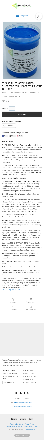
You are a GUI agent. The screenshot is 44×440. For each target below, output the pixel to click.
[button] (9, 126)
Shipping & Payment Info (14, 426)
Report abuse (30, 430)
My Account (13, 302)
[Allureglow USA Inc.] (22, 5)
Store (4, 92)
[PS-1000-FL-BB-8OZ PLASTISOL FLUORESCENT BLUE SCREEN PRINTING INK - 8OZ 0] (22, 50)
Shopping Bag (31, 309)
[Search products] (39, 16)
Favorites (13, 309)
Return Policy (28, 426)
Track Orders (30, 302)
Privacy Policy (29, 424)
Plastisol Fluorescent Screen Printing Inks (23, 92)
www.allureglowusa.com (11, 290)
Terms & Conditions (16, 424)
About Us (37, 426)
